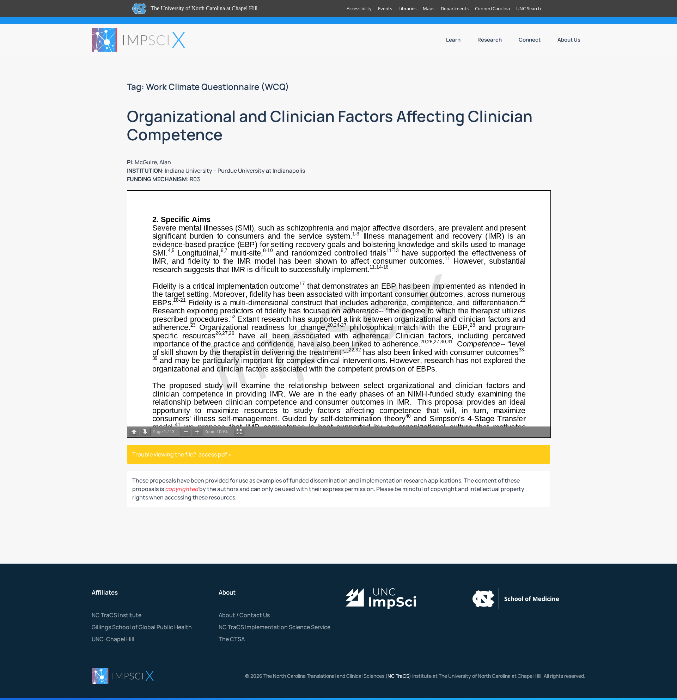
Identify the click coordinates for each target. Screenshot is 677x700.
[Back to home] (139, 40)
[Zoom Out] (186, 432)
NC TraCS (398, 676)
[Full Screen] (239, 432)
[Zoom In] (197, 432)
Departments (455, 8)
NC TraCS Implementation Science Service (274, 627)
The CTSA (232, 639)
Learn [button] (453, 39)
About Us (568, 39)
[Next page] (145, 432)
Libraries (407, 8)
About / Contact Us (244, 615)
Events (385, 8)
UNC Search (528, 8)
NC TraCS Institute (116, 615)
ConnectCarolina (492, 8)
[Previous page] (134, 432)
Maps (428, 8)
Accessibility (359, 8)
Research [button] (489, 39)
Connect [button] (530, 39)
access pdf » (215, 454)
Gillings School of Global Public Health (142, 627)
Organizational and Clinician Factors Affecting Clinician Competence (329, 125)
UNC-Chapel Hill (113, 639)
